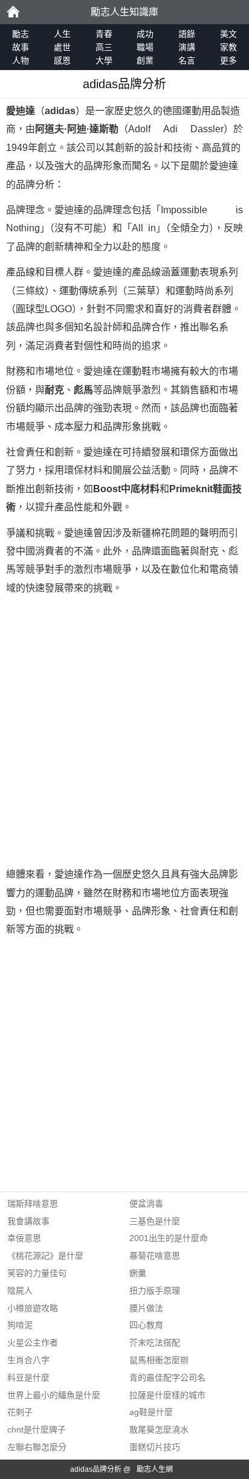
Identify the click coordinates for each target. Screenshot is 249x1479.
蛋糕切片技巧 (154, 1447)
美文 (228, 34)
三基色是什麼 (154, 1221)
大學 (103, 60)
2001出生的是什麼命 (168, 1238)
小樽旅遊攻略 (32, 1308)
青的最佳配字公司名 (167, 1377)
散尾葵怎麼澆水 (159, 1429)
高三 (103, 47)
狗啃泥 (20, 1325)
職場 (145, 47)
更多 (228, 60)
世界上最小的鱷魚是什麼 (53, 1395)
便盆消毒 (146, 1203)
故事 (20, 47)
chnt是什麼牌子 (36, 1429)
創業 (145, 60)
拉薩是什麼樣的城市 (167, 1395)
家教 (228, 47)
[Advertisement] (124, 731)
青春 (103, 34)
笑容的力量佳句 (36, 1273)
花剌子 (20, 1412)
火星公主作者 (32, 1342)
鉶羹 (137, 1273)
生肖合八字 (28, 1360)
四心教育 (146, 1325)
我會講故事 (28, 1221)
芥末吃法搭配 (154, 1342)
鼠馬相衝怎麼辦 (159, 1360)
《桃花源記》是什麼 (45, 1255)
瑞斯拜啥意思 (32, 1203)
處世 (62, 47)
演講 (186, 47)
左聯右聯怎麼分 (36, 1447)
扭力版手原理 (154, 1290)
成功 (145, 34)
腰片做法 (146, 1308)
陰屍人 (20, 1290)
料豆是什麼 (28, 1377)
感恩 (62, 60)
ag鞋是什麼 (151, 1412)
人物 (20, 60)
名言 (186, 60)
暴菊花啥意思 (154, 1255)
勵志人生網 (155, 1469)
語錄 (186, 34)
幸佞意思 (24, 1238)
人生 (62, 34)
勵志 (12, 12)
